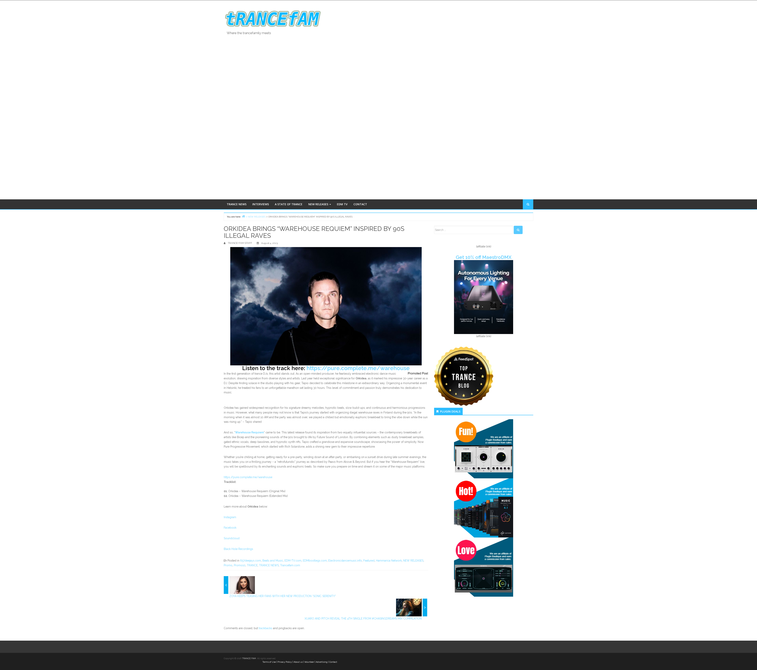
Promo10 (239, 565)
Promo (228, 565)
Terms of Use (269, 662)
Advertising (321, 662)
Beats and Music (272, 560)
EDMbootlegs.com (315, 560)
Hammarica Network (389, 560)
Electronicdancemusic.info (345, 560)
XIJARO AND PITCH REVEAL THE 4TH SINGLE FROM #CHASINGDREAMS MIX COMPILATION (363, 618)
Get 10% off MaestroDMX (483, 257)
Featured (369, 560)
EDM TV (342, 204)
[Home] (243, 216)
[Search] (518, 230)
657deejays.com (250, 560)
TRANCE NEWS (236, 204)
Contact (333, 662)
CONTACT (360, 204)
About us (298, 662)
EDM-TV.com (292, 560)
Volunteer (309, 662)
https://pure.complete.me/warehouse (358, 368)
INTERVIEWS (260, 204)
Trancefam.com (290, 565)
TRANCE (252, 565)
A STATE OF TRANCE (288, 204)
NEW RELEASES (318, 204)
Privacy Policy (285, 662)
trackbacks (265, 628)
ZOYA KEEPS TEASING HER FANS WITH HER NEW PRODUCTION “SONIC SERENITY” (282, 596)
